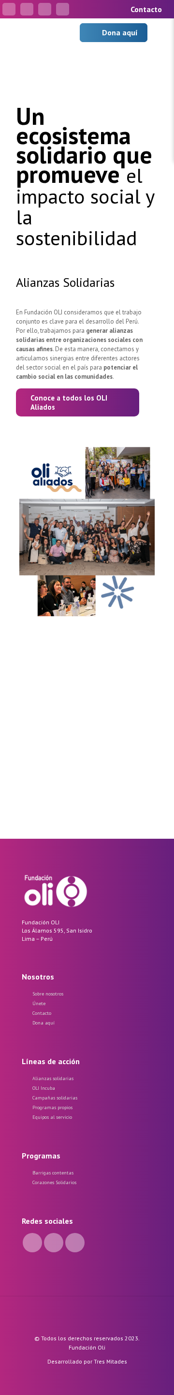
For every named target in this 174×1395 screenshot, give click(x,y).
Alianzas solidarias (52, 1078)
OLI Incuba (43, 1088)
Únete (38, 1003)
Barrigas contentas (52, 1173)
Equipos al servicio (52, 1117)
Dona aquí (43, 1023)
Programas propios (52, 1107)
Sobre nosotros (47, 994)
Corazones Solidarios (54, 1182)
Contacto (41, 1013)
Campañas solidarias (54, 1098)
